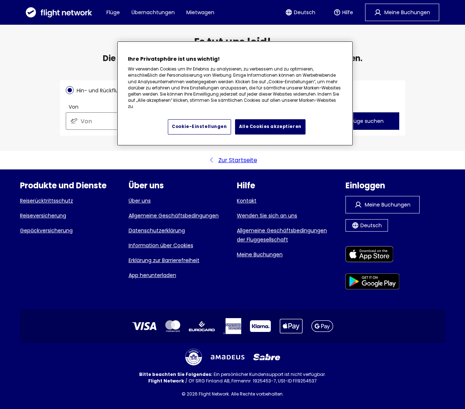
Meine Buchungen (260, 254)
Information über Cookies (161, 245)
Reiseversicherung (43, 215)
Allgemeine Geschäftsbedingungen (174, 215)
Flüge (113, 12)
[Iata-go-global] (193, 357)
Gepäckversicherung (46, 230)
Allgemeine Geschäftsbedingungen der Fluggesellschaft (282, 235)
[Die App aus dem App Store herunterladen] (372, 255)
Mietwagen (200, 12)
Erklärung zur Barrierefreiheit (164, 260)
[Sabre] (266, 357)
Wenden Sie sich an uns (267, 215)
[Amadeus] (227, 357)
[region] (235, 93)
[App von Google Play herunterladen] (372, 282)
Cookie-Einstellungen (199, 126)
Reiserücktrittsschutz (46, 200)
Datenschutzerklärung (157, 230)
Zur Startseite (237, 160)
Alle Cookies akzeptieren (270, 126)
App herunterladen (152, 275)
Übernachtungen (153, 12)
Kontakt (246, 200)
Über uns (140, 200)
